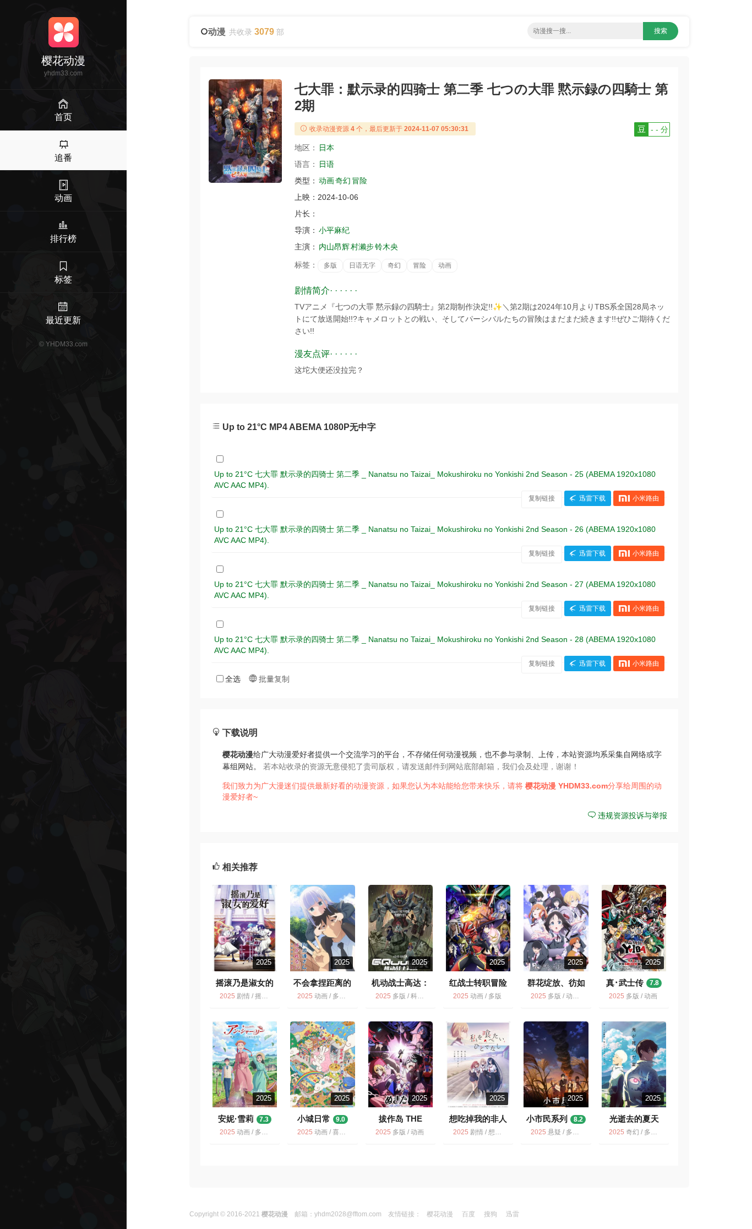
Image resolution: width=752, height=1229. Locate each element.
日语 (326, 164)
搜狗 (490, 1214)
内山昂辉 (334, 246)
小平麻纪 (334, 230)
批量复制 (273, 679)
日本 (326, 147)
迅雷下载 (592, 498)
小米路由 (646, 498)
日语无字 (362, 265)
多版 (330, 265)
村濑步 (362, 246)
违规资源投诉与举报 (631, 815)
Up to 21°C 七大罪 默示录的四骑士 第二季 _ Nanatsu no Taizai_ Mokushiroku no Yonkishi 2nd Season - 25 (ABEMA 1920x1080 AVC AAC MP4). (435, 480)
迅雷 (512, 1214)
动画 (326, 180)
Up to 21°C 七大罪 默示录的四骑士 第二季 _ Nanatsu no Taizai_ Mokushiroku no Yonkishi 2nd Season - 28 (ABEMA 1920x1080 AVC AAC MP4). (435, 645)
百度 (468, 1214)
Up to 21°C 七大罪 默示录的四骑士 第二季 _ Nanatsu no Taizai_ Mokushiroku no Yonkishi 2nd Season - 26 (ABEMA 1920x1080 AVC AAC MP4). (435, 535)
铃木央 (386, 246)
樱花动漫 (440, 1214)
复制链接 (541, 498)
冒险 (359, 180)
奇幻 (343, 180)
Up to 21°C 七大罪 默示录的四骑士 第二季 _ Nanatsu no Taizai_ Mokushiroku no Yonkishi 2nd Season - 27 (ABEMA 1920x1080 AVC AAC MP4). (435, 590)
